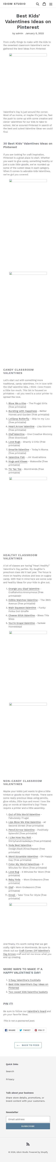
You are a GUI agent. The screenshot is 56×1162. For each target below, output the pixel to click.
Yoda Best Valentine (20, 845)
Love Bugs (14, 441)
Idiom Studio (14, 3)
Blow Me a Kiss (17, 403)
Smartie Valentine (19, 449)
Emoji (12, 895)
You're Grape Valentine (22, 623)
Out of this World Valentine (24, 814)
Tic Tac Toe (15, 469)
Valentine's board (36, 1011)
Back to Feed (30, 1045)
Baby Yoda (14, 879)
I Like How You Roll (20, 837)
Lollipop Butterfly (19, 418)
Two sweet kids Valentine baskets (28, 992)
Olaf (11, 887)
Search (10, 1071)
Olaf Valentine (16, 434)
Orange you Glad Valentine (24, 588)
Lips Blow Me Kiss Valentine (25, 822)
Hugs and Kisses (18, 461)
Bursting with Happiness (23, 411)
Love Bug (14, 871)
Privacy (10, 1079)
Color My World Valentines (24, 864)
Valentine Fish (17, 457)
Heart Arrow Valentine (21, 426)
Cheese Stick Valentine (22, 615)
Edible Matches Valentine (23, 600)
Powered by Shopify (38, 1152)
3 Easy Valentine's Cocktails (25, 980)
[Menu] (50, 4)
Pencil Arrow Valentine (22, 829)
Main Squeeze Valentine (22, 607)
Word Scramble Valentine (23, 856)
